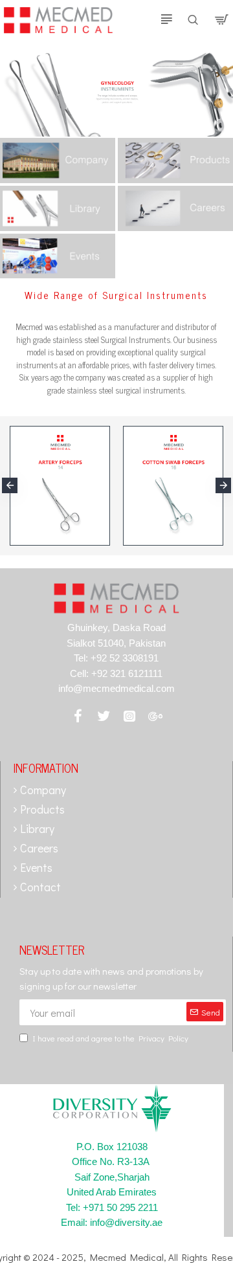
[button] (9, 485)
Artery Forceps (41, 533)
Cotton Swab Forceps (168, 533)
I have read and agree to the (110, 1037)
